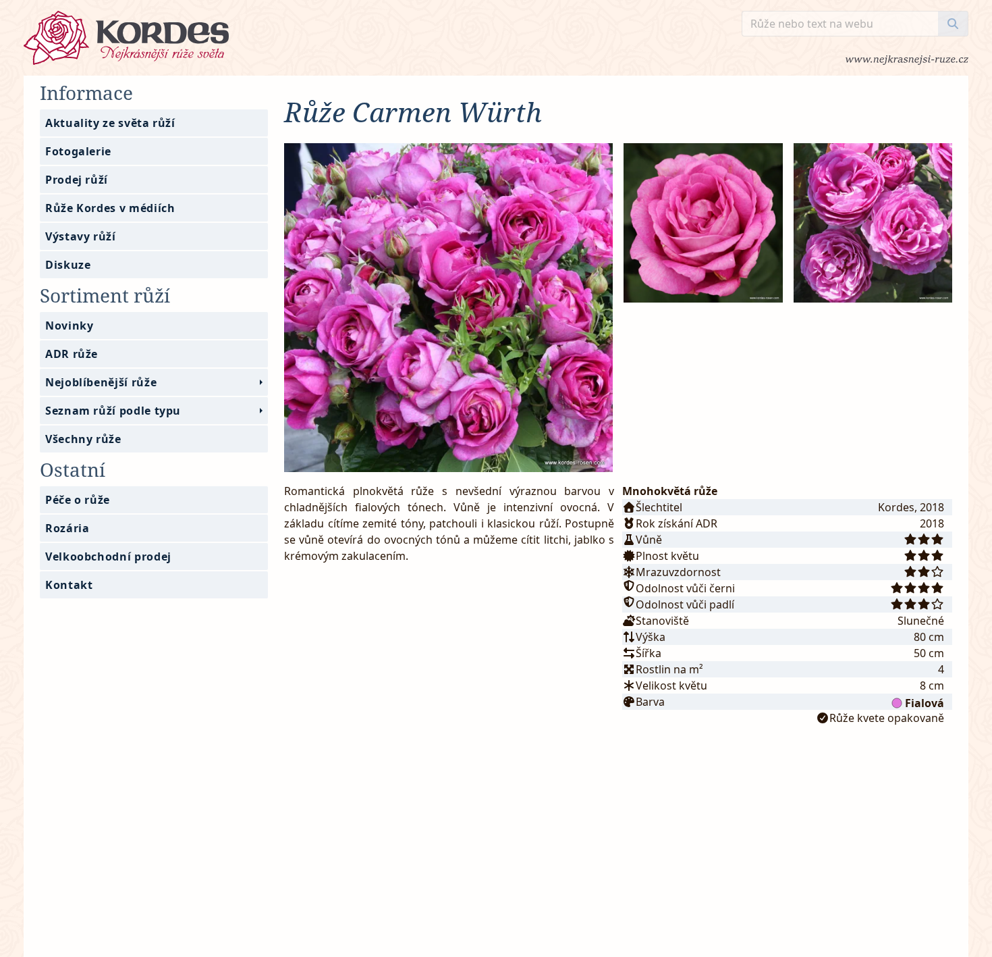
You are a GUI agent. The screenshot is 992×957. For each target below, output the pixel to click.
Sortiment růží (105, 295)
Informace (86, 92)
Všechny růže (83, 439)
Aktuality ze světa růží (110, 122)
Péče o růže (77, 499)
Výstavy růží (80, 236)
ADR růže (71, 353)
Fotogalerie (78, 151)
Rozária (67, 528)
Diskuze (67, 264)
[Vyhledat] (953, 23)
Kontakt (68, 584)
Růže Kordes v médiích (110, 208)
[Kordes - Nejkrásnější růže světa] (383, 38)
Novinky (69, 325)
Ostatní (72, 469)
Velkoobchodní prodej (108, 556)
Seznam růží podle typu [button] (113, 410)
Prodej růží (76, 179)
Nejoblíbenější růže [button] (101, 382)
